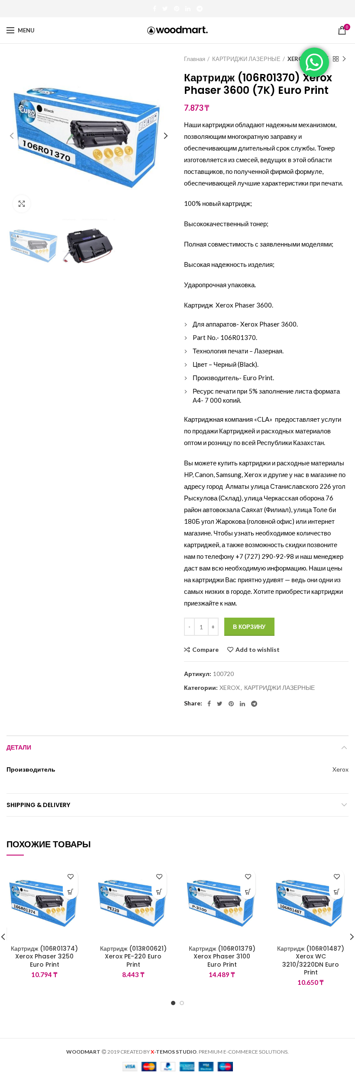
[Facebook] (154, 8)
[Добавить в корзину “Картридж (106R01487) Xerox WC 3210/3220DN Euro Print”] (336, 891)
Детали (18, 747)
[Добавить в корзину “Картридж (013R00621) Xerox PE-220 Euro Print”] (159, 891)
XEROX (297, 58)
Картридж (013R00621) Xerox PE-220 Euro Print (133, 956)
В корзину (249, 626)
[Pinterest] (176, 8)
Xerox (340, 769)
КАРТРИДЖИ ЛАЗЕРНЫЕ (246, 58)
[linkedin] (188, 8)
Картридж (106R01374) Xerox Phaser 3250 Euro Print (44, 956)
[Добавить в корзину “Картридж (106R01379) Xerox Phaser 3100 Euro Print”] (247, 891)
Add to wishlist (258, 650)
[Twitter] (165, 8)
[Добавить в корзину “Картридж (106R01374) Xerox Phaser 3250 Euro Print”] (70, 891)
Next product (344, 58)
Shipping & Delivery (38, 805)
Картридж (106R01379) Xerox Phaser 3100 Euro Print (222, 956)
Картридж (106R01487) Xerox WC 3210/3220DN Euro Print (310, 960)
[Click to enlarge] (21, 203)
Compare (205, 650)
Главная (194, 58)
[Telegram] (200, 8)
